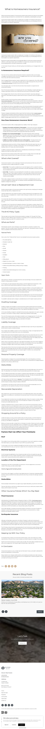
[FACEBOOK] (2, 705)
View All (40, 611)
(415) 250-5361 (4, 675)
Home (2, 690)
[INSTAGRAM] (6, 705)
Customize (14, 724)
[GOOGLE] (12, 705)
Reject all (6, 724)
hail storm (20, 379)
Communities (4, 696)
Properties (3, 694)
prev (3, 611)
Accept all (21, 724)
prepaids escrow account (7, 83)
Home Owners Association (6, 100)
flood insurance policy (36, 500)
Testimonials (3, 698)
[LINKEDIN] (9, 705)
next (6, 611)
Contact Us (3, 700)
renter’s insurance (38, 113)
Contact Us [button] (22, 643)
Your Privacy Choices (22, 727)
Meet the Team (4, 692)
